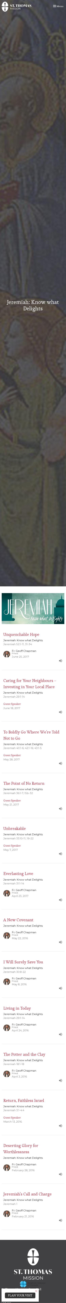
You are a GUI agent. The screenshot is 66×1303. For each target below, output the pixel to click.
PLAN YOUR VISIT (20, 1295)
